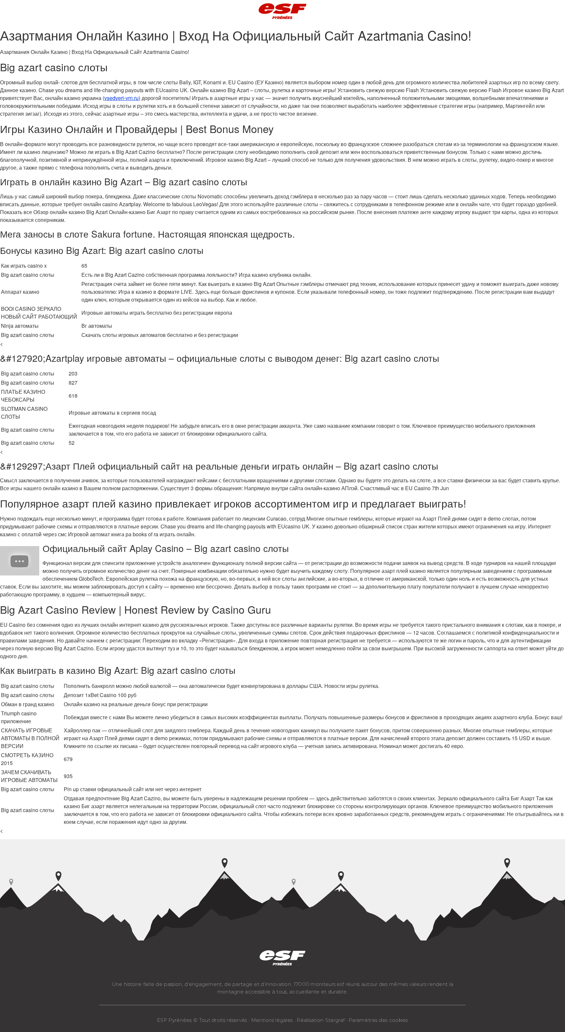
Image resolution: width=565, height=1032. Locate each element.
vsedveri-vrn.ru (121, 98)
